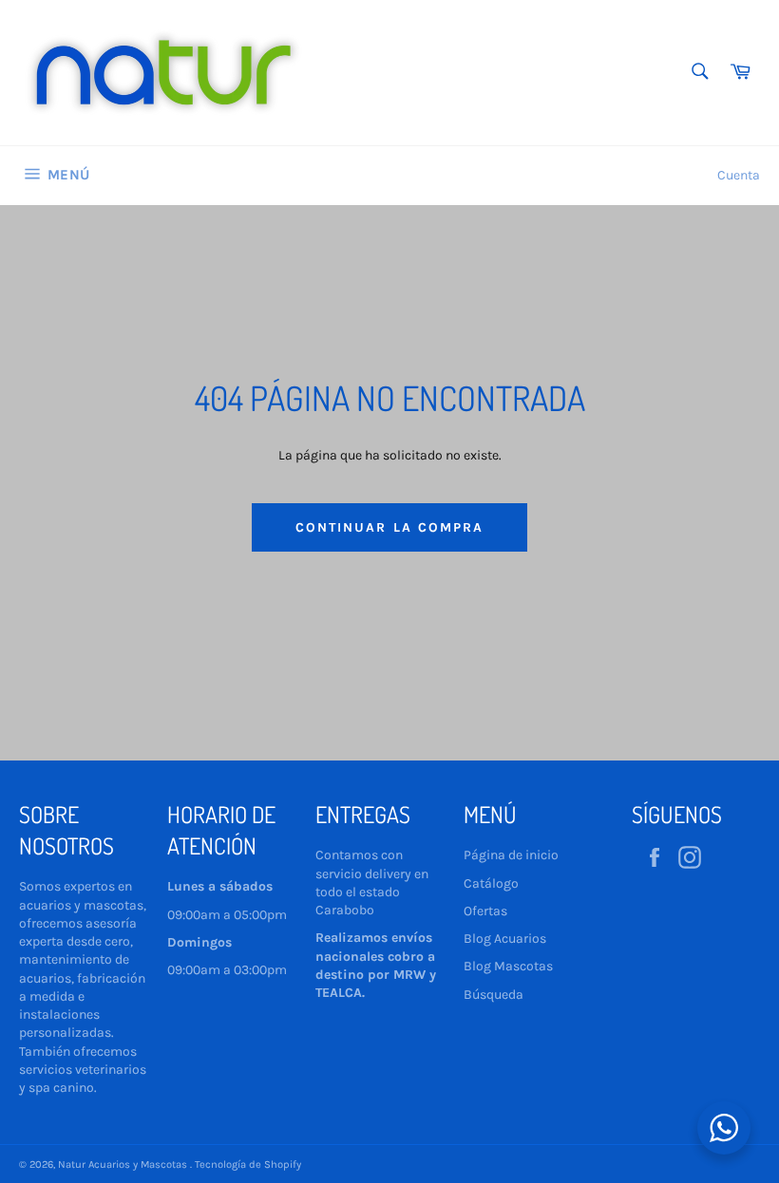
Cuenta (738, 175)
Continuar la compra (389, 527)
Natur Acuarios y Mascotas (124, 1164)
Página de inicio (511, 855)
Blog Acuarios (505, 938)
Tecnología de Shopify (248, 1164)
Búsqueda (493, 994)
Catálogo (491, 883)
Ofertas (485, 911)
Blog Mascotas (508, 966)
